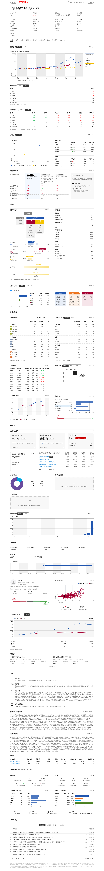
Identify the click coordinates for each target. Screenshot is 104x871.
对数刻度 (91, 618)
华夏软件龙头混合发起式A (45, 467)
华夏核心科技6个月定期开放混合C (47, 464)
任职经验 (15, 593)
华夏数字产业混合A (44, 459)
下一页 (50, 469)
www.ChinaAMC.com (54, 813)
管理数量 (45, 593)
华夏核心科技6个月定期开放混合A (47, 462)
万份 (72, 438)
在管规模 (30, 593)
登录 (91, 2)
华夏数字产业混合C (44, 457)
